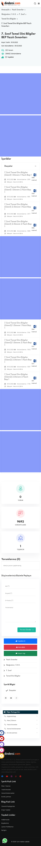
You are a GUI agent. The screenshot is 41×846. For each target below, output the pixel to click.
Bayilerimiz (5, 823)
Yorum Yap (21, 653)
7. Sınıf (22, 14)
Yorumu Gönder (26, 630)
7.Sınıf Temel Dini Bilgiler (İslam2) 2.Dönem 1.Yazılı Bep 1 (18, 359)
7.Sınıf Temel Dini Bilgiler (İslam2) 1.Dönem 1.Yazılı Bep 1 (17, 325)
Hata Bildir (21, 647)
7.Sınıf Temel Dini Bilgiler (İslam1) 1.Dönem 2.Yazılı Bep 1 (17, 189)
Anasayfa (5, 10)
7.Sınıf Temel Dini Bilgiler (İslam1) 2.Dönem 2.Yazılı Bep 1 (18, 224)
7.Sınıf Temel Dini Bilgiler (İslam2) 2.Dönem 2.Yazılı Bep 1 (16, 377)
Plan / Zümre (5, 786)
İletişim (3, 830)
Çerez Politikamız (7, 827)
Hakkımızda (5, 820)
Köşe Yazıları (5, 810)
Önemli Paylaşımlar (8, 806)
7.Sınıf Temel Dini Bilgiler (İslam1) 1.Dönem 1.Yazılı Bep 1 (18, 174)
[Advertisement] (20, 93)
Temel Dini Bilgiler (8, 19)
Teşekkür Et (21, 641)
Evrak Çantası (6, 797)
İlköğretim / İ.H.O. (8, 14)
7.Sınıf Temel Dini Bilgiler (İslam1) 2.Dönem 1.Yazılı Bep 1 (17, 207)
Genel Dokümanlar (7, 793)
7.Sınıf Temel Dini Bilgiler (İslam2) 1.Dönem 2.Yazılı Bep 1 (18, 342)
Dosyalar (8, 166)
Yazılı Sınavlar (18, 10)
